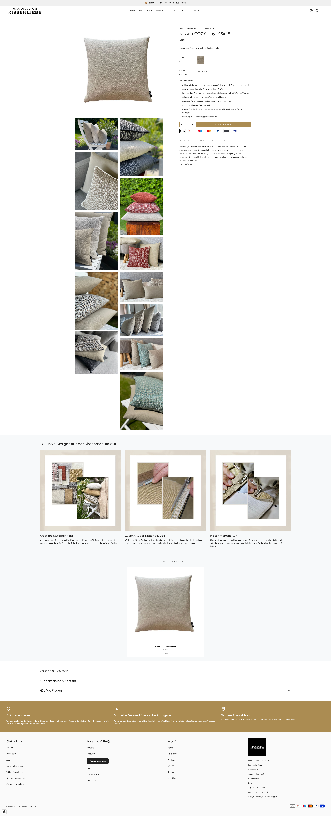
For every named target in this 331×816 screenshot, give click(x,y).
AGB (8, 760)
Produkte (171, 760)
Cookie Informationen (15, 784)
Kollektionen (173, 754)
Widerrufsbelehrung (14, 772)
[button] (145, 11)
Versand (90, 748)
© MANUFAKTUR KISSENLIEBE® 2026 (21, 806)
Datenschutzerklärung (15, 778)
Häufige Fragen (51, 690)
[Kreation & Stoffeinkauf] (80, 490)
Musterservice (93, 774)
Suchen (9, 748)
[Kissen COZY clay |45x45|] (165, 605)
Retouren (91, 754)
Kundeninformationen (15, 766)
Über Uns (172, 778)
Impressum (11, 754)
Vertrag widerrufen (98, 761)
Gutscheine (91, 780)
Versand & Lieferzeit (54, 671)
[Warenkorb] (323, 11)
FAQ (89, 768)
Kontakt (171, 772)
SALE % (171, 766)
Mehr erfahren (186, 164)
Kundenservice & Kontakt (58, 680)
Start (181, 28)
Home (170, 748)
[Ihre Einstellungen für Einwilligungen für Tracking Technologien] (4, 812)
